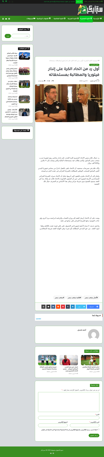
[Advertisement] (68, 39)
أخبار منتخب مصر (91, 298)
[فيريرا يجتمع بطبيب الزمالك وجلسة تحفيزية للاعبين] (47, 360)
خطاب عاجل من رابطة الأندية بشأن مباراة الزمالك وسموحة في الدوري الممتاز (11, 86)
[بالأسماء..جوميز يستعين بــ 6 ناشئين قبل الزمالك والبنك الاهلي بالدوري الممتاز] (24, 112)
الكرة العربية (72, 19)
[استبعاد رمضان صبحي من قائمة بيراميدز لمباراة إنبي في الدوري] (24, 99)
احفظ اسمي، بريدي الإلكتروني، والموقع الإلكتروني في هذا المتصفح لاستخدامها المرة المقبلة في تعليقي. (69, 429)
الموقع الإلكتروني (63, 422)
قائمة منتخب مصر (74, 298)
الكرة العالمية (59, 19)
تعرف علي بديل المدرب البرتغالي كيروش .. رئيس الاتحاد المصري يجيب (70, 369)
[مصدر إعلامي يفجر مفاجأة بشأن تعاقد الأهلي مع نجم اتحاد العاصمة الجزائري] (24, 71)
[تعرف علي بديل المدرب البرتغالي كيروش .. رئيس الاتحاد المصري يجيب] (69, 360)
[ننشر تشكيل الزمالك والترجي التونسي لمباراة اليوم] (90, 360)
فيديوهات (30, 19)
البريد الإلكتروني (94, 422)
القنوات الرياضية (43, 19)
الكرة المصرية (85, 19)
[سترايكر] (89, 10)
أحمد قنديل (93, 81)
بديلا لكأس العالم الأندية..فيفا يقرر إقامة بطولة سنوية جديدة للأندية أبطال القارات (11, 58)
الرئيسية (96, 19)
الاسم (97, 414)
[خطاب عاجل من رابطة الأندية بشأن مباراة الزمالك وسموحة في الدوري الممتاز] (24, 84)
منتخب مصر (59, 298)
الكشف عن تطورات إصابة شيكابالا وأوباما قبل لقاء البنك (59, 1)
